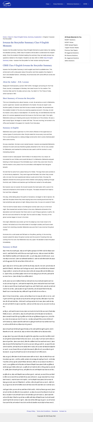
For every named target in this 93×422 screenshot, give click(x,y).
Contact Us (62, 411)
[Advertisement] (46, 19)
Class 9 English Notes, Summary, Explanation (28, 37)
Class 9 (10, 37)
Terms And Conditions (43, 411)
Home (5, 37)
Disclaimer (55, 411)
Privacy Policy (31, 411)
